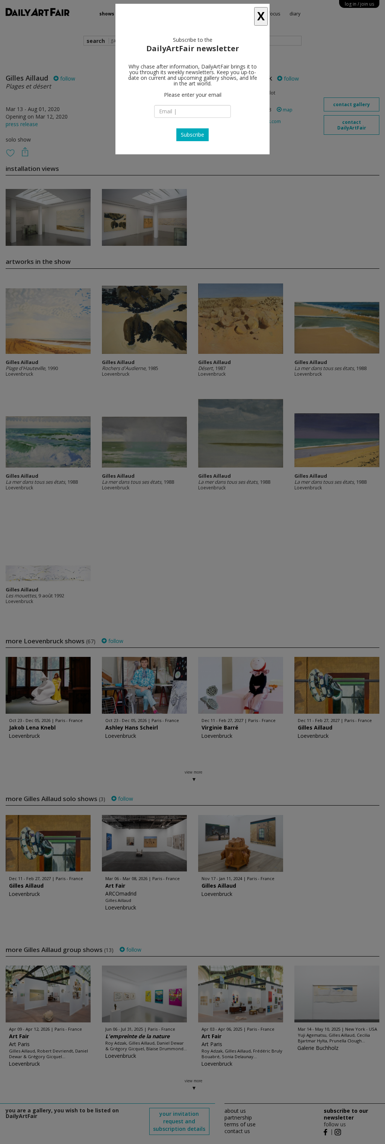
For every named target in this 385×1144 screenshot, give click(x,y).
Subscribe (192, 134)
